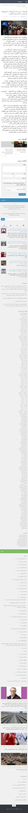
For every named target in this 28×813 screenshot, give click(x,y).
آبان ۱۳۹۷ (25, 458)
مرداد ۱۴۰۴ (25, 332)
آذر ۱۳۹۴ (25, 512)
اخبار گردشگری (23, 613)
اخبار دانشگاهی (19, 230)
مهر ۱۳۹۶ (25, 478)
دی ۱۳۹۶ (25, 473)
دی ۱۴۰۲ (25, 361)
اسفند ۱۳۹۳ (24, 526)
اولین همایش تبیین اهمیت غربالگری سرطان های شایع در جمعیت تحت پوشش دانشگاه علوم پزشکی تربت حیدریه (17, 275)
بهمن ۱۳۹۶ (25, 472)
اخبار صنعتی (10, 230)
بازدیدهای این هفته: (23, 541)
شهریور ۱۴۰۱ (24, 386)
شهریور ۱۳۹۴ (24, 517)
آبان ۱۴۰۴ (25, 327)
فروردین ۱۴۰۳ (24, 356)
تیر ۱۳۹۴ (25, 520)
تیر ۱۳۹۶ (25, 483)
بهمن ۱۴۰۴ (25, 322)
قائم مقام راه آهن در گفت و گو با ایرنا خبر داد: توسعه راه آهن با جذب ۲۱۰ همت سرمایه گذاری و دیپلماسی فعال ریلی (17, 247)
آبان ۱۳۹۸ (25, 439)
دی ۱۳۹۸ (25, 436)
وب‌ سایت (24, 178)
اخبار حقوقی (17, 4)
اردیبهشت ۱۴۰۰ (24, 411)
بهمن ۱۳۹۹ (25, 416)
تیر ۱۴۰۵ (25, 316)
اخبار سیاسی (12, 4)
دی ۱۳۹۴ (25, 511)
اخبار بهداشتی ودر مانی (13, 228)
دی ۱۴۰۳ (25, 342)
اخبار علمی (23, 594)
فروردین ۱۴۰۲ (24, 375)
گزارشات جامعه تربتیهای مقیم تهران (17, 602)
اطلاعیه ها (24, 625)
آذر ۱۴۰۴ (25, 325)
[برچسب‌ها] (24, 225)
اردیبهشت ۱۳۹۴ (24, 523)
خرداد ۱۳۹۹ (24, 428)
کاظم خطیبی (22, 16)
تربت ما (20, 1)
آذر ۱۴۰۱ (25, 381)
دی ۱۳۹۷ (25, 455)
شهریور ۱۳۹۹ (24, 423)
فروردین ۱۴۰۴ (24, 338)
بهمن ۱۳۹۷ (25, 453)
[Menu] (26, 1)
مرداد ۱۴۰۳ (25, 350)
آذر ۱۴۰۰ (25, 400)
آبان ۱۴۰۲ (25, 364)
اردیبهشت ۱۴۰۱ (24, 392)
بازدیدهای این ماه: (23, 542)
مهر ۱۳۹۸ (25, 441)
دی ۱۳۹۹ (25, 417)
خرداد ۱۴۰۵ (24, 318)
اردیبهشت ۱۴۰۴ (24, 336)
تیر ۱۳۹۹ (25, 427)
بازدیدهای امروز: (23, 535)
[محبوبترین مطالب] (10, 225)
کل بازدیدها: (24, 546)
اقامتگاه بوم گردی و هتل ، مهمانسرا (19, 628)
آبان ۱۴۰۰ (25, 402)
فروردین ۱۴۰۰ (24, 413)
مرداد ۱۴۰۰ (25, 406)
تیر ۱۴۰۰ (25, 408)
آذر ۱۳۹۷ (25, 456)
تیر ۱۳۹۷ (25, 464)
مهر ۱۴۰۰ (25, 403)
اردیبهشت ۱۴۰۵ (24, 319)
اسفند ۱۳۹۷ (24, 452)
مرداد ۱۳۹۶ (25, 481)
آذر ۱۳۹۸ (25, 438)
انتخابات (24, 634)
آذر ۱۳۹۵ (25, 494)
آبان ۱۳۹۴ (25, 514)
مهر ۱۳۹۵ (25, 497)
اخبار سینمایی (23, 585)
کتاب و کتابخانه (23, 666)
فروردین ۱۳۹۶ (24, 487)
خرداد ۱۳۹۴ (24, 522)
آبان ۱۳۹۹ (25, 420)
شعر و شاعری (23, 654)
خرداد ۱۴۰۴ (24, 335)
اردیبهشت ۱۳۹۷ (24, 467)
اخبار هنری (24, 619)
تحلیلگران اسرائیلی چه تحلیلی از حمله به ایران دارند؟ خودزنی (21, 151)
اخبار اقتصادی (19, 228)
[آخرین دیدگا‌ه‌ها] (17, 225)
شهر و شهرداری (22, 657)
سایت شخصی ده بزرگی (21, 796)
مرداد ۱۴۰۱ (25, 388)
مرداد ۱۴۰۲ (25, 369)
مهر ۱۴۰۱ (25, 385)
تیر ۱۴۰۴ (25, 333)
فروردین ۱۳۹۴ (24, 525)
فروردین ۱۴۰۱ (24, 394)
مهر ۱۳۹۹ (25, 422)
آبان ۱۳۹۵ (25, 495)
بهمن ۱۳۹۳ (25, 528)
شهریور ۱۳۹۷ (24, 461)
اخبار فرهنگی (6, 4)
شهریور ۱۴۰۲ (24, 367)
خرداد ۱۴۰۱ (24, 391)
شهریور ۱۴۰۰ (24, 405)
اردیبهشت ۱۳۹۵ (24, 505)
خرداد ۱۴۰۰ (24, 409)
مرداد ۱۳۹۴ (25, 519)
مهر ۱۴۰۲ (25, 366)
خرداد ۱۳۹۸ (24, 447)
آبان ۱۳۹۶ (25, 476)
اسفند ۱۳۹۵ (24, 489)
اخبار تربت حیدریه (22, 793)
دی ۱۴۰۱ (25, 380)
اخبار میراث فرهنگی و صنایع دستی (19, 616)
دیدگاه (24, 164)
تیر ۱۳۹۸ (25, 445)
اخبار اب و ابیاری (22, 561)
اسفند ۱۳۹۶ (24, 470)
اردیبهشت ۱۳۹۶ (24, 486)
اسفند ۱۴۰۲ (24, 358)
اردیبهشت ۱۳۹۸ (24, 448)
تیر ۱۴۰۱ (25, 389)
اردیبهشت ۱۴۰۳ (24, 355)
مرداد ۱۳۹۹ (25, 425)
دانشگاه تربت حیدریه (22, 781)
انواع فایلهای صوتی (22, 640)
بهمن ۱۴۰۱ (25, 378)
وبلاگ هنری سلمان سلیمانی (20, 799)
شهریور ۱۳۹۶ (24, 480)
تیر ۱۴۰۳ (25, 352)
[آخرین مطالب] (4, 225)
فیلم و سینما (23, 663)
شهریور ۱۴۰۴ (24, 330)
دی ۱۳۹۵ (25, 492)
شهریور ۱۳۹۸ (24, 442)
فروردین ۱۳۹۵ (24, 506)
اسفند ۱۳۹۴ (24, 508)
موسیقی (24, 678)
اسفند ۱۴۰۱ (24, 377)
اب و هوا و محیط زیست (21, 558)
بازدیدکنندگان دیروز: (23, 539)
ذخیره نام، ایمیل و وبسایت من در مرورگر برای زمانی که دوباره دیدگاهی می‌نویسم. (14, 184)
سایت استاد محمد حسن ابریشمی (19, 787)
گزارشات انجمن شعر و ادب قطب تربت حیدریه (15, 599)
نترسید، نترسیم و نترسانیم (21, 265)
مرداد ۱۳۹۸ (25, 444)
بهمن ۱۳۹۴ (25, 509)
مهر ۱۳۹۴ (25, 515)
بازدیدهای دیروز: (23, 538)
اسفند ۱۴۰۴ (24, 321)
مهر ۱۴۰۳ (25, 347)
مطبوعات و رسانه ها (22, 6)
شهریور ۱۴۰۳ (24, 349)
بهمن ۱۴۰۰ (25, 397)
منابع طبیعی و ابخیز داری (21, 675)
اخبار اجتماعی (23, 4)
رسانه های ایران (22, 790)
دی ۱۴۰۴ (25, 324)
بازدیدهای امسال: (23, 544)
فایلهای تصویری (23, 660)
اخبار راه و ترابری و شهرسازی (20, 579)
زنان (2, 4)
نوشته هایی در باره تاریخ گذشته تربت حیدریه (17, 681)
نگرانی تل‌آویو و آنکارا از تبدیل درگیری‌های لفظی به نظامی (14, 298)
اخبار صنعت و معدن (22, 588)
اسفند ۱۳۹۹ (24, 414)
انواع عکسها (23, 637)
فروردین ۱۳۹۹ (24, 431)
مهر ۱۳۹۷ (25, 459)
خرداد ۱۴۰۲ (24, 372)
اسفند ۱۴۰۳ (24, 339)
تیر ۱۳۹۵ (25, 501)
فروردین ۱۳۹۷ (24, 469)
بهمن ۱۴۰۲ (25, 360)
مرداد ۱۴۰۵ (25, 314)
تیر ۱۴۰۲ (25, 370)
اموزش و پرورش (22, 631)
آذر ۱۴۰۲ (25, 363)
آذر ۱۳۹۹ (25, 419)
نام (13, 173)
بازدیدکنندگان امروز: (23, 536)
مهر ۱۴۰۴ (25, 328)
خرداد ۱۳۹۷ (24, 466)
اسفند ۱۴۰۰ (24, 395)
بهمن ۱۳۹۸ (25, 434)
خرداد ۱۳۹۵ (24, 503)
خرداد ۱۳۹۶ (24, 484)
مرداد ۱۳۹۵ (25, 500)
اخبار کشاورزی (23, 610)
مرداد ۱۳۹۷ (25, 462)
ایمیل (24, 173)
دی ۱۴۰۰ (25, 399)
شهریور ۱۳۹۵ (24, 498)
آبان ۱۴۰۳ (25, 346)
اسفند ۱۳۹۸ (24, 433)
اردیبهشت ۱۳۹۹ (24, 430)
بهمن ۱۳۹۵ (25, 491)
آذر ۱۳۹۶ (25, 475)
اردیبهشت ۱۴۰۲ (24, 374)
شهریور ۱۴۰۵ (24, 313)
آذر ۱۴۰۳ (25, 344)
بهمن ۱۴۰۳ (25, 341)
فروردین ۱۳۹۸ (24, 450)
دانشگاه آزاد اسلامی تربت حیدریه (19, 784)
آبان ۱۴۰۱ (25, 383)
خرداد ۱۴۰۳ (24, 353)
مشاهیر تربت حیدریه (22, 669)
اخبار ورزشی (23, 622)
